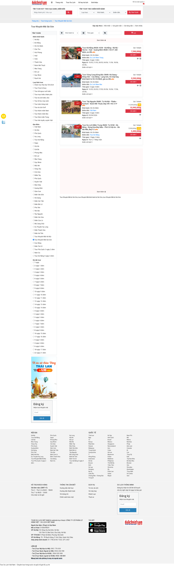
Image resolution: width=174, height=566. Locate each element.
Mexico (110, 442)
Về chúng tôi (64, 494)
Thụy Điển (130, 471)
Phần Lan (111, 471)
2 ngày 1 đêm (39, 266)
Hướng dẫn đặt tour (67, 488)
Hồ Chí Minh (38, 46)
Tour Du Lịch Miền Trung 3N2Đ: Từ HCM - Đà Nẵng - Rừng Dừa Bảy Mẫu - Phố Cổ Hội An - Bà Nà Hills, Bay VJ (101, 127)
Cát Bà (36, 149)
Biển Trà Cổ (38, 246)
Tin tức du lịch (93, 488)
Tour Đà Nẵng (39, 140)
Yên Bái (37, 211)
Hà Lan (110, 452)
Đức (109, 448)
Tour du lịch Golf (40, 107)
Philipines (111, 461)
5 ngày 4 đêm (39, 275)
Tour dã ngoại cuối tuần (42, 91)
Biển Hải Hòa (39, 217)
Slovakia (129, 467)
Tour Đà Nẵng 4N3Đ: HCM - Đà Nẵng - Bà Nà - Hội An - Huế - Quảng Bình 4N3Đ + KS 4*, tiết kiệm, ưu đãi (100, 50)
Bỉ (127, 450)
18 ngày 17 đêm (40, 350)
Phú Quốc (37, 133)
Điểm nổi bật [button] (86, 67)
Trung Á (91, 478)
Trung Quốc (92, 450)
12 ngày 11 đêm (40, 298)
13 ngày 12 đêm (40, 301)
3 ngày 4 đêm (39, 321)
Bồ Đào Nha (130, 461)
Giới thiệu (94, 2)
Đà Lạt (36, 72)
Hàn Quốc (111, 437)
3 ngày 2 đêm (39, 269)
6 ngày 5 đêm (39, 279)
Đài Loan (129, 446)
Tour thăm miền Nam (41, 111)
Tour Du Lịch (70, 2)
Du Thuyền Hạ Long (41, 227)
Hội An (36, 146)
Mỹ (128, 437)
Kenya (90, 442)
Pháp (128, 444)
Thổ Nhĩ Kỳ (111, 463)
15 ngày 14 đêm (40, 308)
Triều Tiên (111, 465)
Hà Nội (36, 40)
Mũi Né (37, 166)
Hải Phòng (38, 52)
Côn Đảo (37, 172)
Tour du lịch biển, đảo (41, 98)
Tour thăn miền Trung (41, 117)
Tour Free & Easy (40, 88)
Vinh (36, 59)
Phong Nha (38, 153)
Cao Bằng (37, 243)
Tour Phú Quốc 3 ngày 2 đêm (44, 249)
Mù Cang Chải (39, 224)
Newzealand (112, 446)
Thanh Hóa (38, 62)
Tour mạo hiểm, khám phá (43, 94)
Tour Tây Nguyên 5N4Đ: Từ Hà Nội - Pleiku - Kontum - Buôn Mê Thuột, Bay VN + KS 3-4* (99, 102)
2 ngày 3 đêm (39, 327)
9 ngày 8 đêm (39, 288)
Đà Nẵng (37, 43)
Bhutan (129, 463)
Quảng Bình (38, 188)
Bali (128, 456)
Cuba (109, 450)
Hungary (91, 469)
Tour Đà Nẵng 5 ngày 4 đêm (44, 256)
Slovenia (110, 467)
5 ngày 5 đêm (39, 340)
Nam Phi (129, 435)
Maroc (129, 439)
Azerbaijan (130, 469)
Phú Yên (37, 207)
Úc (89, 439)
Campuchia (92, 452)
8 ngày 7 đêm (39, 285)
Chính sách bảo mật (67, 497)
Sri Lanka (130, 473)
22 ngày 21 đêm (40, 353)
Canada (129, 448)
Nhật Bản (91, 444)
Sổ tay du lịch (83, 2)
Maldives (110, 459)
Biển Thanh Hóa (39, 230)
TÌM (134, 12)
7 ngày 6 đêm (39, 282)
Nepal (109, 475)
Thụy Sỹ (129, 454)
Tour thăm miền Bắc (41, 114)
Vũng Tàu (37, 169)
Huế (35, 56)
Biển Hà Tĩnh (38, 233)
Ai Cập (110, 435)
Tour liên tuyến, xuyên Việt (43, 120)
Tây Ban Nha (131, 459)
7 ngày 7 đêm (39, 324)
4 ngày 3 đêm (39, 272)
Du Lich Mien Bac (96, 84)
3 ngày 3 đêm (39, 317)
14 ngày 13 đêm (40, 304)
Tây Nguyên (38, 214)
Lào (128, 452)
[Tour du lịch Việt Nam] (39, 3)
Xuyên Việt (38, 182)
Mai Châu (37, 185)
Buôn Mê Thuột (39, 65)
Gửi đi (42, 418)
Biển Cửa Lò (38, 220)
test (128, 475)
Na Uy (90, 471)
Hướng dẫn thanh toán (67, 491)
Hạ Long (37, 137)
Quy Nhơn (37, 75)
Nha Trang (37, 69)
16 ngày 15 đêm (40, 333)
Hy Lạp (91, 467)
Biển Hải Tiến (39, 201)
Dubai (109, 456)
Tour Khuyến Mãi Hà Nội (42, 237)
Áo (108, 469)
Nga (90, 437)
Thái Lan (91, 435)
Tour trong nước (46, 21)
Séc (128, 465)
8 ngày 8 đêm (39, 330)
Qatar (109, 473)
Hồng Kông (92, 456)
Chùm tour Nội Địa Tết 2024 (44, 85)
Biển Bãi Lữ (38, 204)
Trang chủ (59, 2)
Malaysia (91, 448)
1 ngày (36, 262)
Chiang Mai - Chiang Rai (96, 475)
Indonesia (92, 459)
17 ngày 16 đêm (40, 337)
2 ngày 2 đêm (39, 314)
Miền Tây (37, 175)
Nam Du (37, 253)
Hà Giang (37, 198)
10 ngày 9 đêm (39, 291)
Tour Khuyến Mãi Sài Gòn (63, 21)
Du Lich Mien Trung (96, 58)
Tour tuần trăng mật (41, 104)
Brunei (91, 463)
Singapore (111, 444)
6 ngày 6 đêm (39, 346)
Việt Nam (37, 127)
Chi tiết (133, 55)
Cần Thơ (37, 49)
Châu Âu (91, 473)
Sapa (36, 143)
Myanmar (111, 454)
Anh (90, 465)
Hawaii (91, 446)
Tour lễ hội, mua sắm (41, 101)
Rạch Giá (37, 78)
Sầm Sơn (37, 191)
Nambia (129, 442)
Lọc (134, 33)
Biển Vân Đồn (39, 195)
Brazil (109, 439)
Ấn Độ (90, 461)
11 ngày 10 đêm (40, 295)
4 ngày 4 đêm (39, 311)
